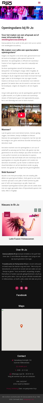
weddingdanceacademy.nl (14, 39)
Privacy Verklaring (12, 389)
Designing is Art (28, 399)
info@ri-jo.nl (23, 366)
